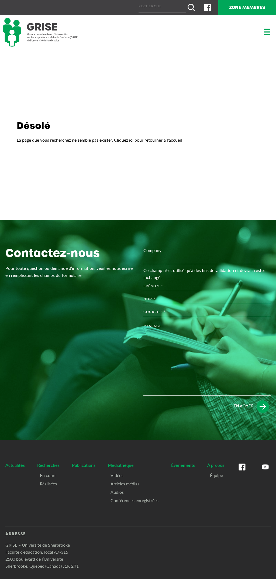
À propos (215, 465)
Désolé (33, 125)
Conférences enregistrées (134, 500)
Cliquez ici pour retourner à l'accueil (148, 140)
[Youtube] (265, 472)
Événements (183, 465)
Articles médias (125, 484)
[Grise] (40, 32)
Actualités (15, 465)
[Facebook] (207, 7)
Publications (83, 465)
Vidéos (117, 475)
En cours (48, 475)
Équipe (216, 475)
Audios (117, 492)
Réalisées (48, 484)
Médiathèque (121, 465)
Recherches (48, 465)
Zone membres (247, 7)
